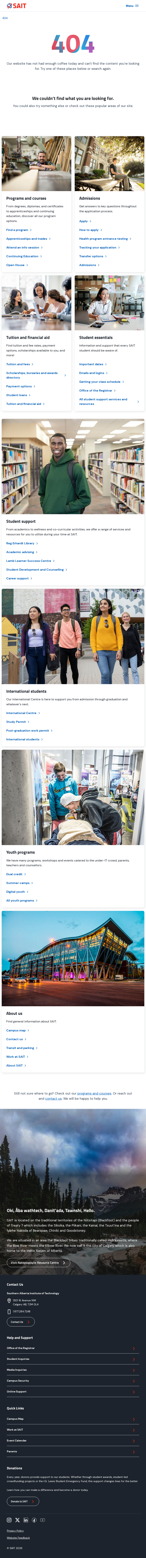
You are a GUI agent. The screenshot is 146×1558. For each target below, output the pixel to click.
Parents (12, 1451)
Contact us (14, 1039)
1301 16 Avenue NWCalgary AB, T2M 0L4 (25, 1302)
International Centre (21, 713)
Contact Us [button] (17, 1322)
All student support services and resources (103, 401)
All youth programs (20, 900)
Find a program (17, 230)
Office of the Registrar (95, 390)
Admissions (87, 265)
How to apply (89, 230)
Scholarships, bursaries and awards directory (32, 375)
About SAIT (14, 1065)
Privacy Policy (15, 1530)
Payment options (19, 386)
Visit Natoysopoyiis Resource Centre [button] (35, 1262)
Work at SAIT (15, 1057)
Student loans (16, 395)
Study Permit (16, 722)
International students (22, 739)
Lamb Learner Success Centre (28, 561)
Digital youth (15, 892)
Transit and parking (20, 1048)
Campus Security (18, 1380)
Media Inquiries (17, 1369)
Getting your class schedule (100, 382)
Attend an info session (22, 247)
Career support (17, 578)
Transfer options (91, 256)
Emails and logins (91, 373)
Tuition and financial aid (23, 404)
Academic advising (20, 552)
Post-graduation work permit (27, 731)
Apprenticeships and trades (26, 239)
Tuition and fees (18, 364)
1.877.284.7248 (21, 1311)
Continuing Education (22, 256)
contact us (53, 1098)
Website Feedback (18, 1538)
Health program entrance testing (103, 239)
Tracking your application (97, 247)
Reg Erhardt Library (20, 543)
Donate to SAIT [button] (19, 1501)
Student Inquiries (18, 1359)
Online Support (16, 1391)
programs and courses (94, 1093)
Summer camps (17, 883)
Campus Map (15, 1418)
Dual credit (14, 874)
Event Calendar (17, 1440)
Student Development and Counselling (35, 570)
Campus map (16, 1030)
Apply (83, 221)
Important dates (91, 364)
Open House (15, 265)
